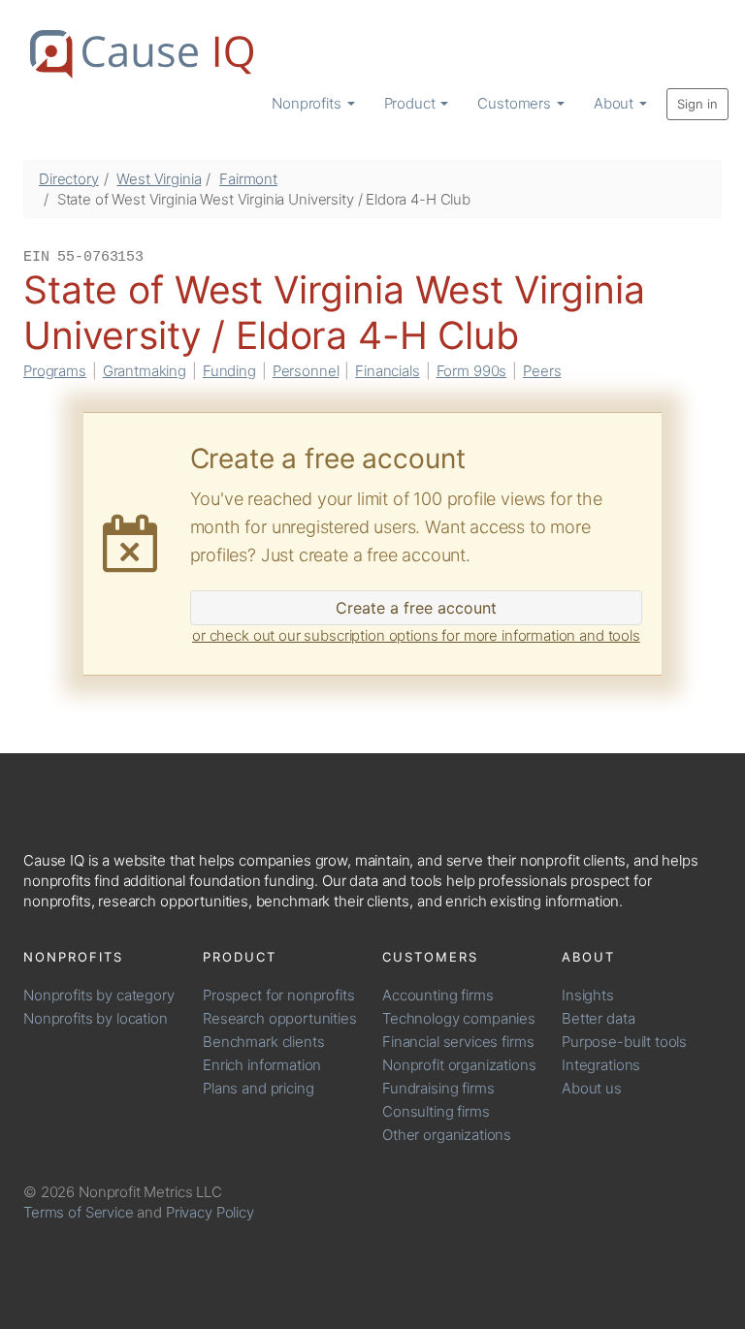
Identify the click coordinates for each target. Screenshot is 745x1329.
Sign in (697, 103)
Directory (69, 179)
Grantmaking (144, 371)
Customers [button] (516, 103)
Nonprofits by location (95, 1018)
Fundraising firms (438, 1088)
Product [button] (411, 103)
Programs (54, 371)
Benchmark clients (263, 1041)
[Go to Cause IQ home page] (141, 54)
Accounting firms (438, 995)
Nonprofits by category (99, 995)
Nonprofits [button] (308, 103)
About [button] (615, 103)
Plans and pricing (258, 1088)
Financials (387, 371)
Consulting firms (436, 1111)
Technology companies (458, 1018)
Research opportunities (280, 1018)
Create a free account (416, 607)
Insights (588, 995)
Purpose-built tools (624, 1041)
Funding (229, 371)
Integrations (601, 1065)
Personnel (306, 371)
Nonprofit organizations (459, 1065)
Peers (542, 371)
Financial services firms (458, 1041)
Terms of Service (78, 1212)
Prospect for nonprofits (279, 995)
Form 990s (472, 371)
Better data (598, 1018)
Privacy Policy (210, 1212)
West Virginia (158, 179)
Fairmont (248, 179)
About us (592, 1088)
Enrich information (262, 1065)
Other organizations (446, 1134)
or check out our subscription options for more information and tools (416, 635)
